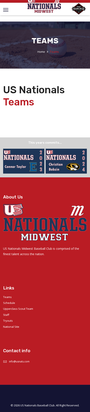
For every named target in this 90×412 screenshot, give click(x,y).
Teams (7, 297)
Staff (6, 315)
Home (41, 52)
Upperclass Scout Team (18, 309)
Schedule (9, 303)
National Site (11, 327)
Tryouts (8, 320)
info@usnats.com (19, 361)
